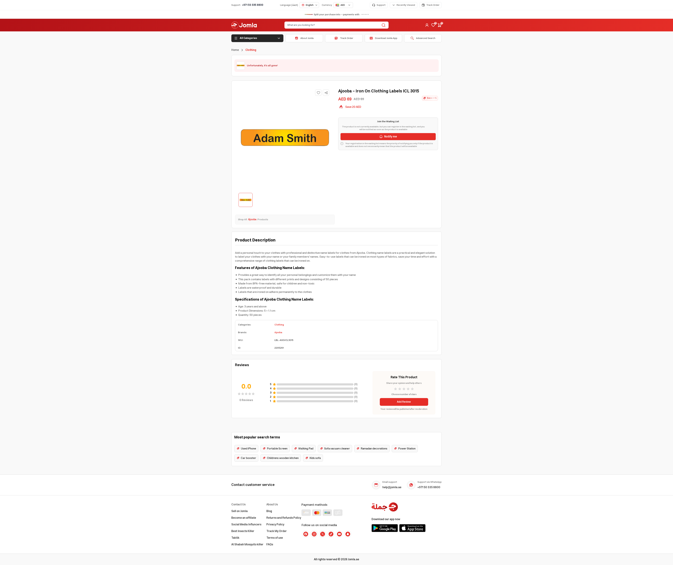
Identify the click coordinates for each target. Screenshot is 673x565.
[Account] (427, 25)
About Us (272, 504)
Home (235, 50)
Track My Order (276, 531)
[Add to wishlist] (318, 92)
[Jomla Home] (244, 25)
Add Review (404, 402)
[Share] (326, 93)
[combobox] (309, 5)
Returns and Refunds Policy (283, 518)
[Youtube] (339, 533)
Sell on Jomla (239, 511)
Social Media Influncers (246, 524)
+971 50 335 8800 (252, 5)
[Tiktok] (331, 533)
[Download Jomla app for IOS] (412, 528)
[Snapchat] (348, 533)
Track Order (432, 5)
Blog (269, 511)
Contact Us (238, 504)
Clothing (279, 325)
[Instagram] (314, 533)
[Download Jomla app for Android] (385, 528)
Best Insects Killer (242, 531)
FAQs (269, 544)
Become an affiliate (243, 518)
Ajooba (278, 332)
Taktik (235, 538)
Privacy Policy (275, 524)
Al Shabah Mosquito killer (247, 544)
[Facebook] (305, 533)
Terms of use (274, 538)
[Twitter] (322, 533)
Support (381, 5)
